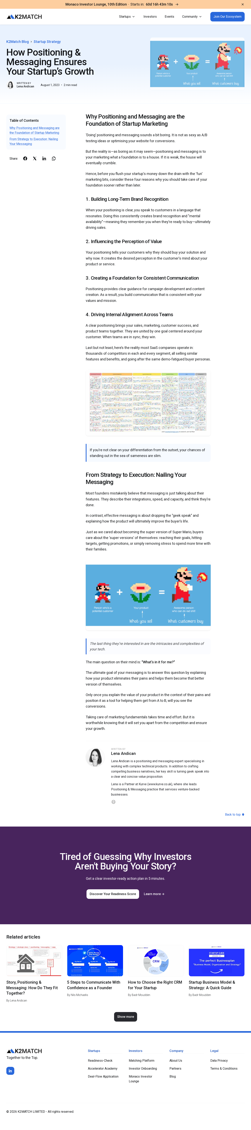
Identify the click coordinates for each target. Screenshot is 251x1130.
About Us (175, 1060)
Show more (125, 1017)
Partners (175, 1068)
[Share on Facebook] (25, 158)
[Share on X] (34, 158)
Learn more (154, 894)
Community (190, 16)
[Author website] (113, 802)
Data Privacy (219, 1060)
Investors (150, 16)
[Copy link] (53, 158)
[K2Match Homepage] (24, 16)
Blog (172, 1076)
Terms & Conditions (224, 1068)
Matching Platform (141, 1060)
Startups (125, 16)
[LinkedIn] (10, 1071)
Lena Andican (25, 86)
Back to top (235, 814)
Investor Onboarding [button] (143, 1068)
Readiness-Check (100, 1060)
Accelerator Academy (102, 1068)
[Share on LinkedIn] (44, 158)
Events (169, 16)
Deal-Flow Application (103, 1076)
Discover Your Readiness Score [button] (113, 894)
